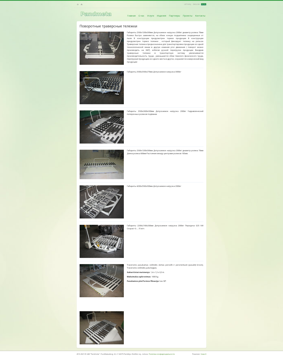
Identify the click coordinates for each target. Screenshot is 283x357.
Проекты (187, 15)
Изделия (161, 15)
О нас (141, 15)
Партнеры (174, 15)
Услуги (150, 15)
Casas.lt (203, 354)
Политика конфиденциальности (162, 354)
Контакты (200, 15)
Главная (131, 15)
